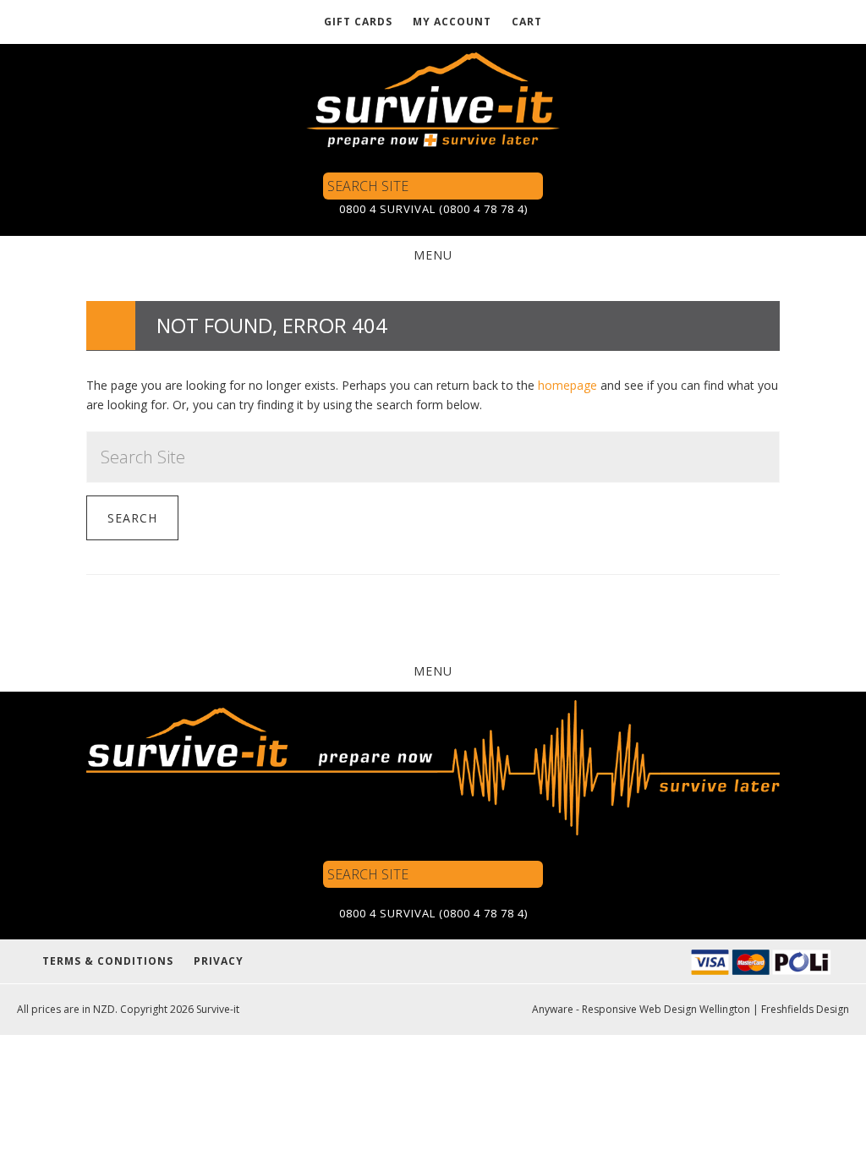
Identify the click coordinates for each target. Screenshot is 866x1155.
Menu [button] (433, 255)
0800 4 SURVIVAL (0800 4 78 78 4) (433, 208)
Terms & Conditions (107, 961)
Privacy (219, 961)
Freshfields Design (805, 1009)
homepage (567, 385)
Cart (527, 21)
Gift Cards (358, 21)
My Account (452, 21)
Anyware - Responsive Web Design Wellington (641, 1009)
